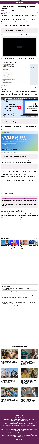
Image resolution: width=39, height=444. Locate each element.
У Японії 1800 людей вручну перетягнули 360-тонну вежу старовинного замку (8, 381)
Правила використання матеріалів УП (28, 419)
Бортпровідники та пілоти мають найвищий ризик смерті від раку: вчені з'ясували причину (17, 289)
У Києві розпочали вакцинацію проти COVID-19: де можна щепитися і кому (19, 198)
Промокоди (25, 420)
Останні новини (6, 286)
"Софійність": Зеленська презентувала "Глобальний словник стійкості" (17, 300)
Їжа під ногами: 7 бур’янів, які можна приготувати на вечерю (15, 297)
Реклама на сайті (7, 419)
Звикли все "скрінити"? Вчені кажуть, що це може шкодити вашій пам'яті (9, 400)
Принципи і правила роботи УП (17, 420)
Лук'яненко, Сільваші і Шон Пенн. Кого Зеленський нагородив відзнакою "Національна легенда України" (17, 292)
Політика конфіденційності (16, 419)
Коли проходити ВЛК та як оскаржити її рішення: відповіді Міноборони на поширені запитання (28, 363)
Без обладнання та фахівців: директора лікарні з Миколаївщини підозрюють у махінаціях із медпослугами (18, 303)
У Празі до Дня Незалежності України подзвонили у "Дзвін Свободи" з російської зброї (28, 400)
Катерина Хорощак (4, 10)
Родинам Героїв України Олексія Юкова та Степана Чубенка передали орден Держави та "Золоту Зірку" (28, 382)
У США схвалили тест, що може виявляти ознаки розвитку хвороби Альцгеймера (19, 295)
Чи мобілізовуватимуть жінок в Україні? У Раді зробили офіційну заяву (9, 362)
